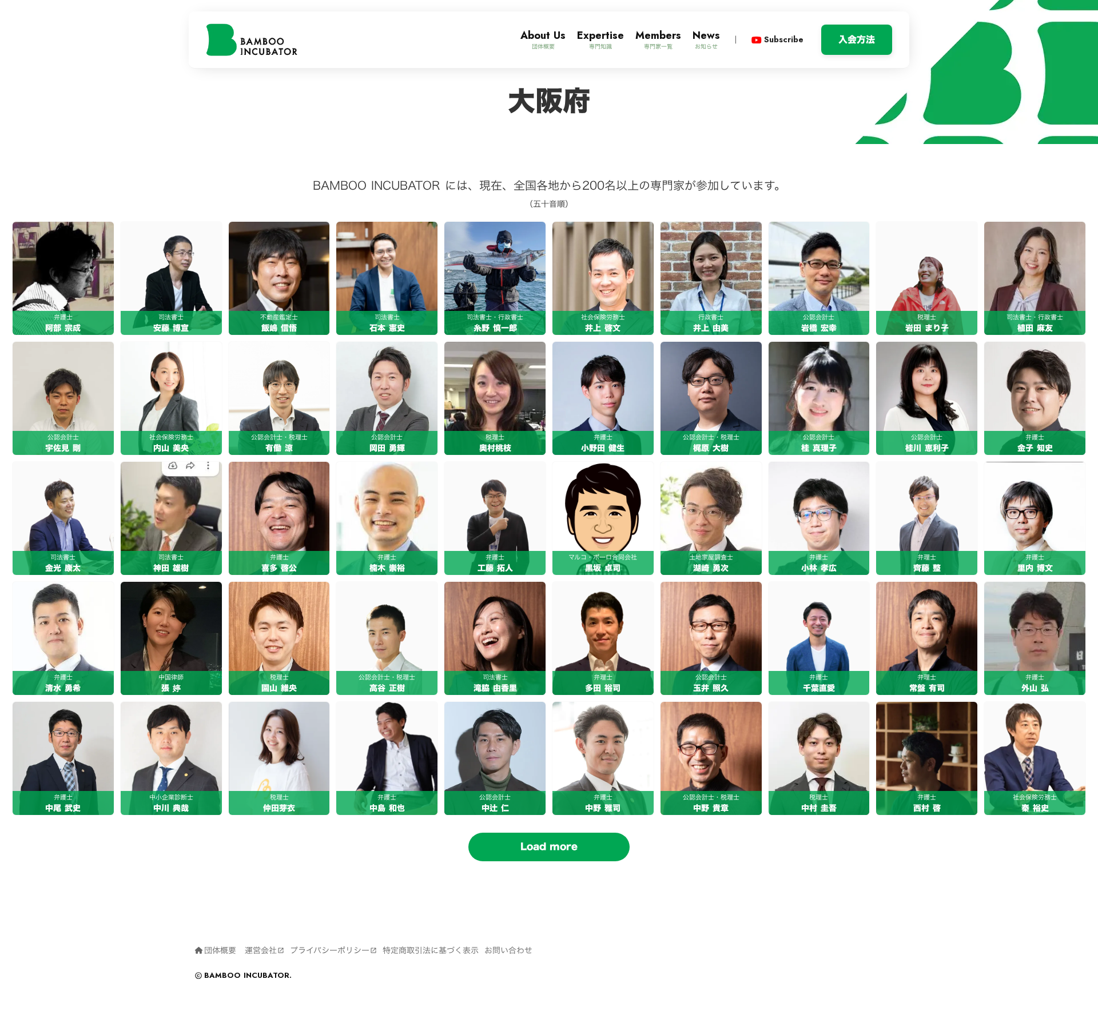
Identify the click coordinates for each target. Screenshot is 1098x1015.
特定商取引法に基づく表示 (431, 950)
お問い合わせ (508, 950)
